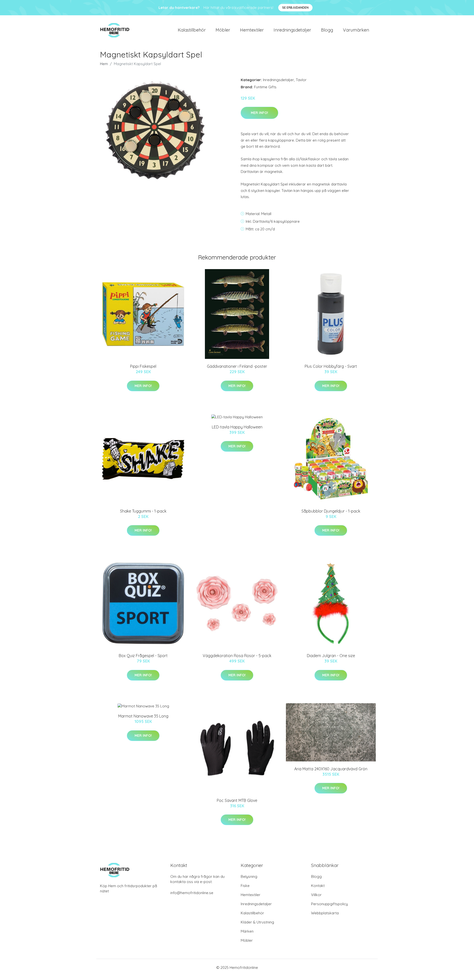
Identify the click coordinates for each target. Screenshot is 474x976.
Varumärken (356, 30)
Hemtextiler (252, 30)
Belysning (249, 876)
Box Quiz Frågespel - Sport (143, 655)
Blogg (327, 30)
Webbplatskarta (325, 913)
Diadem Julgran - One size (331, 655)
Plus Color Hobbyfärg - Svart (331, 366)
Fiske (245, 885)
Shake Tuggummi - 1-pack (143, 511)
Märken (247, 931)
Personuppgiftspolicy (329, 904)
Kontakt (318, 885)
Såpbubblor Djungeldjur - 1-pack (330, 511)
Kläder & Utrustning (257, 922)
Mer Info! (259, 112)
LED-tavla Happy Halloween (237, 426)
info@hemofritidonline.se (191, 892)
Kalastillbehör (192, 30)
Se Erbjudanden (295, 7)
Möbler (223, 30)
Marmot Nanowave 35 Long (143, 716)
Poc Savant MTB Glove (237, 800)
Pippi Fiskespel (143, 366)
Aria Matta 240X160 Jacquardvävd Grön (330, 768)
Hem (104, 63)
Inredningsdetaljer (292, 30)
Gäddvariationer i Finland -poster (237, 366)
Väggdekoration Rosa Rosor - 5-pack (237, 655)
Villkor (316, 894)
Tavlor (301, 79)
